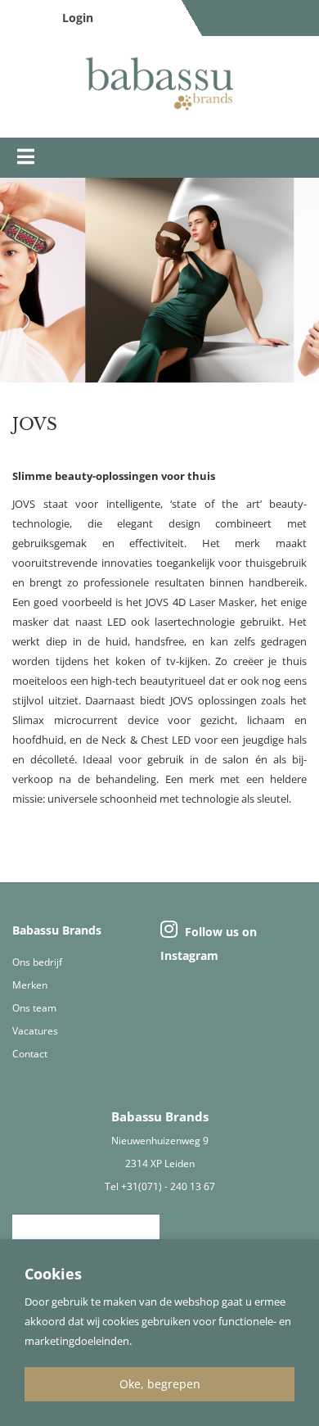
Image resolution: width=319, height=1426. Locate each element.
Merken (29, 985)
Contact (29, 1054)
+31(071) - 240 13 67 (168, 1186)
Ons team (34, 1008)
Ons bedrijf (37, 962)
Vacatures (35, 1031)
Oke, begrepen (159, 1384)
